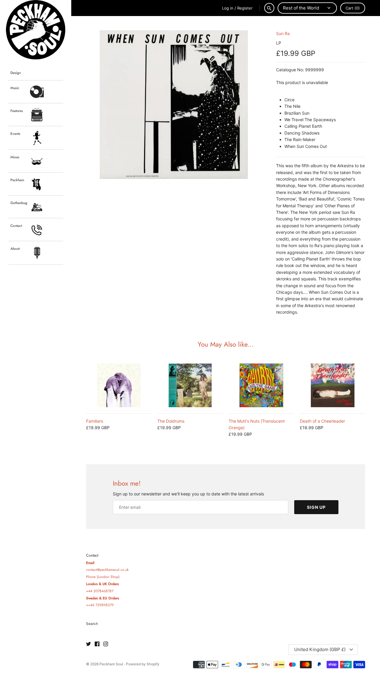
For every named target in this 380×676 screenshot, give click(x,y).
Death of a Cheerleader (322, 421)
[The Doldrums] (190, 385)
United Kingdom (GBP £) (320, 649)
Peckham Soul (111, 664)
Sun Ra (283, 33)
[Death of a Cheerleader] (332, 385)
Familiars (94, 421)
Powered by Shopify (142, 664)
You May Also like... (226, 344)
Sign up (316, 507)
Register (245, 8)
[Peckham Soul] (35, 29)
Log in (227, 8)
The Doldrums (170, 421)
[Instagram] (105, 644)
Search (92, 623)
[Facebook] (97, 644)
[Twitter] (88, 644)
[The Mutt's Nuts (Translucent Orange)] (261, 385)
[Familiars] (118, 385)
